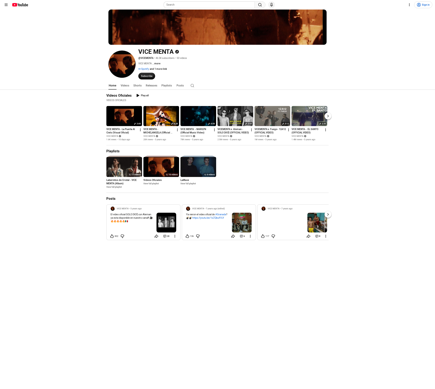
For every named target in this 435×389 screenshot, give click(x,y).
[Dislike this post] (122, 236)
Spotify (145, 69)
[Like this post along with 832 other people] (112, 236)
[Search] (260, 4)
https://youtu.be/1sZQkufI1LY (208, 217)
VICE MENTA (112, 136)
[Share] (156, 236)
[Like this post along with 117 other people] (263, 236)
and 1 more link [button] (158, 69)
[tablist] (217, 86)
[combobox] (210, 5)
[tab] (112, 86)
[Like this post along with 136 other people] (187, 236)
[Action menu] (174, 236)
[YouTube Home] (20, 5)
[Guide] (6, 5)
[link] (143, 223)
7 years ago (286, 208)
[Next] (328, 116)
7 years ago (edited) (215, 208)
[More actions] (140, 129)
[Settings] (409, 5)
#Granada (220, 214)
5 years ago (136, 208)
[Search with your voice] (271, 4)
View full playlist (114, 187)
